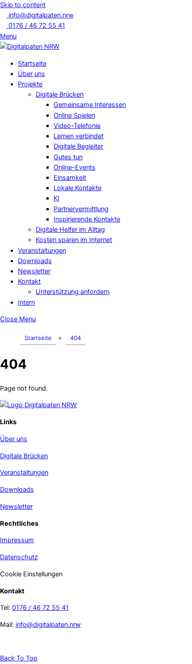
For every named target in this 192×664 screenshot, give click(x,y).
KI (56, 198)
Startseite (32, 64)
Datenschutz (19, 557)
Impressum (17, 540)
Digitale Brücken (59, 94)
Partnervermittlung (81, 209)
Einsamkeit (70, 178)
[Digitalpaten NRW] (29, 47)
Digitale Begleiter (78, 146)
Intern (26, 302)
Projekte (30, 84)
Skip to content (23, 5)
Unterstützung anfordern (72, 292)
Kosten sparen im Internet (74, 240)
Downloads (35, 261)
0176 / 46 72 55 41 (40, 608)
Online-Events (75, 167)
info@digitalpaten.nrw (48, 625)
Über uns (31, 74)
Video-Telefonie (77, 126)
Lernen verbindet (79, 136)
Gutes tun (68, 157)
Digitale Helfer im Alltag (70, 230)
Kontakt (29, 281)
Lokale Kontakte (77, 188)
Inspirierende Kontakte (87, 219)
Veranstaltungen (42, 251)
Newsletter (34, 271)
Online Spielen (74, 115)
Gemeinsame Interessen (90, 105)
